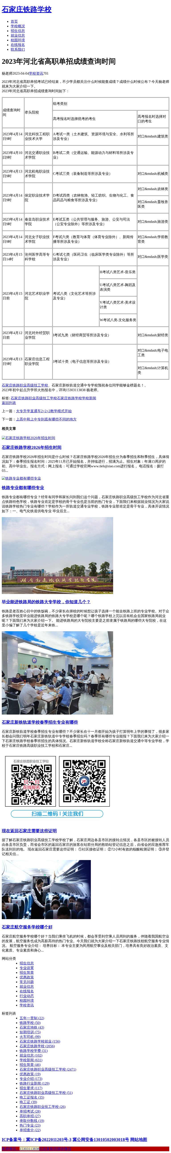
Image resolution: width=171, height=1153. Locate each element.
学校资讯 (36, 73)
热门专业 (30, 1125)
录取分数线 (32, 1121)
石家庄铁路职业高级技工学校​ (46, 1093)
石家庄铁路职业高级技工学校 (25, 385)
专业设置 (27, 968)
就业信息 (18, 35)
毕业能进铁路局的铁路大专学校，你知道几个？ (46, 601)
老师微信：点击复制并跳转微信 (36, 1149)
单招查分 (30, 1130)
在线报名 (18, 45)
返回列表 (9, 403)
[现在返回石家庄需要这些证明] (57, 822)
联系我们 (18, 49)
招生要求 (31, 1088)
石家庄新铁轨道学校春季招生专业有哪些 (40, 722)
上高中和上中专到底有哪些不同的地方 (46, 419)
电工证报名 (32, 1097)
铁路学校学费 (34, 1051)
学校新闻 (89, 398)
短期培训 (30, 1032)
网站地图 (138, 1139)
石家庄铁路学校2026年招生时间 (31, 447)
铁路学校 (30, 1023)
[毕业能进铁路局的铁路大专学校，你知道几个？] (57, 593)
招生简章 (27, 972)
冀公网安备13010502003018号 (101, 1139)
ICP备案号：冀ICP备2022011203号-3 (36, 1139)
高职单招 (30, 1116)
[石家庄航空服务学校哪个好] (46, 918)
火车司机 (30, 1037)
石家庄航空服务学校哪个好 (27, 927)
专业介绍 (31, 1079)
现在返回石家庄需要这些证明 (29, 830)
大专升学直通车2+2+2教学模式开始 (44, 411)
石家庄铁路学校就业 (40, 1041)
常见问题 (27, 982)
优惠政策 (27, 977)
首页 (14, 21)
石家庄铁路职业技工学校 (42, 1107)
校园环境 (18, 40)
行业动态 (27, 996)
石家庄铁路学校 (27, 9)
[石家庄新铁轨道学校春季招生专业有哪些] (57, 713)
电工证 (28, 1102)
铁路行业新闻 (34, 1083)
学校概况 (18, 26)
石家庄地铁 (32, 1027)
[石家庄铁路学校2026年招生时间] (28, 438)
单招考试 (30, 1111)
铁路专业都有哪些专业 (23, 487)
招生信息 (18, 31)
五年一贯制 (32, 1018)
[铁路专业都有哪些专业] (21, 478)
